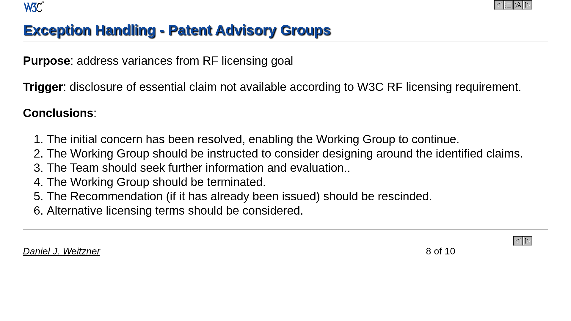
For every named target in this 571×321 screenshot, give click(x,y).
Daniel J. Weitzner (61, 251)
